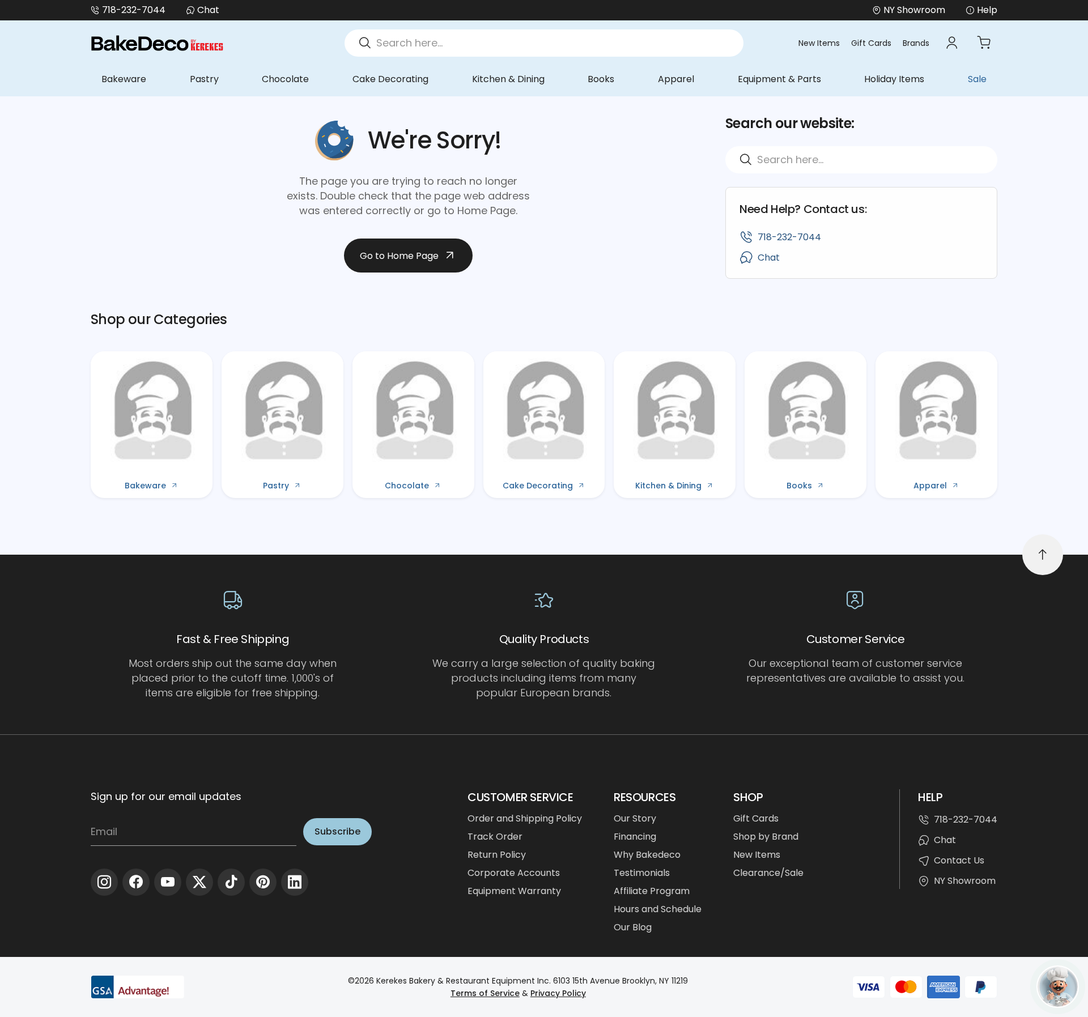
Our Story (635, 818)
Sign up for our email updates (166, 796)
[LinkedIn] (294, 882)
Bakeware (123, 79)
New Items (819, 43)
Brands (916, 43)
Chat (208, 9)
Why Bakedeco (647, 854)
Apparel (676, 79)
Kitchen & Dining (508, 79)
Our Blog (633, 927)
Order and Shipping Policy (525, 818)
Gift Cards (871, 43)
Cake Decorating (390, 79)
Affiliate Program (652, 890)
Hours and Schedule (658, 909)
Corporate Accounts (514, 872)
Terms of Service (485, 993)
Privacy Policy (558, 993)
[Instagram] (104, 882)
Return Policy (497, 854)
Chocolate (285, 79)
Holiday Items (894, 79)
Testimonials (642, 872)
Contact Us (959, 860)
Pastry (204, 79)
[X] (199, 882)
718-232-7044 (133, 9)
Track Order (495, 836)
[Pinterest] (263, 882)
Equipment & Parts (779, 79)
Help (987, 9)
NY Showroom (965, 880)
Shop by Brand (765, 836)
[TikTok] (231, 882)
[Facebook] (136, 882)
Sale (977, 79)
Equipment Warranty (514, 890)
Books (601, 79)
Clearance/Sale (768, 872)
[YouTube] (167, 882)
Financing (635, 836)
